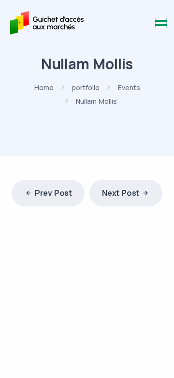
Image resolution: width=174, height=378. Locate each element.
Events (129, 87)
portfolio (86, 87)
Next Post (120, 193)
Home (44, 87)
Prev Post (53, 193)
